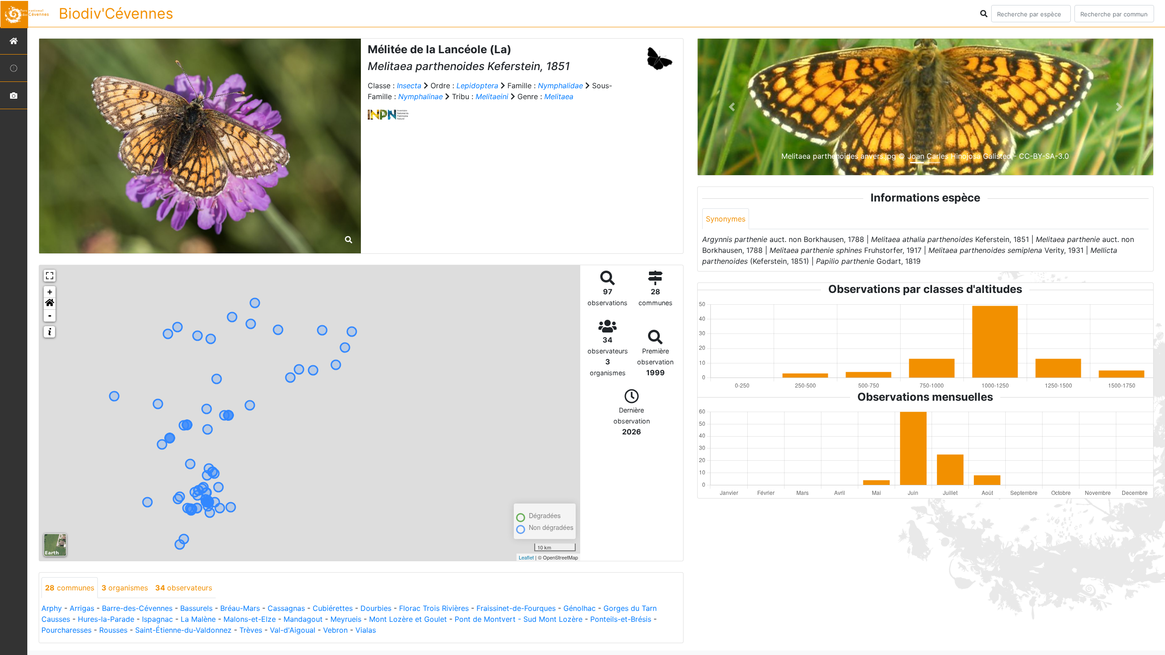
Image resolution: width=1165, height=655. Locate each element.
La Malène (198, 619)
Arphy (51, 608)
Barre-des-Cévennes (137, 608)
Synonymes (725, 218)
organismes (124, 587)
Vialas (365, 630)
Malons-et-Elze (249, 619)
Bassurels (196, 608)
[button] (50, 304)
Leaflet (526, 557)
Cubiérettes (333, 608)
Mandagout (303, 619)
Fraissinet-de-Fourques (516, 608)
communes (69, 587)
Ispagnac (157, 619)
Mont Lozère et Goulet (408, 619)
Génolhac (579, 608)
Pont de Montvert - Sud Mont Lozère (518, 619)
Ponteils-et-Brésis (620, 619)
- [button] (49, 315)
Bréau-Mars (240, 608)
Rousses (113, 630)
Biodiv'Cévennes (116, 13)
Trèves (250, 630)
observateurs (183, 587)
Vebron (335, 630)
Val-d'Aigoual (292, 630)
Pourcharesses (66, 630)
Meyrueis (345, 619)
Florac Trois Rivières (434, 608)
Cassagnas (286, 608)
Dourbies (375, 608)
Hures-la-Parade (106, 619)
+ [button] (49, 292)
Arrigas (82, 608)
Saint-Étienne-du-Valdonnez (183, 630)
